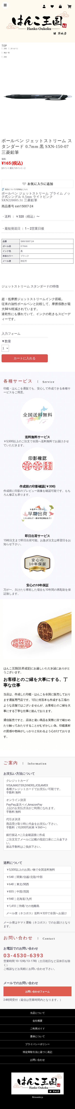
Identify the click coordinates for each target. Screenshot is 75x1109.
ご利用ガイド (37, 1028)
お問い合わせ (37, 1059)
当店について (37, 1013)
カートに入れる (25, 358)
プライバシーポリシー (37, 1044)
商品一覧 (7, 53)
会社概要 (37, 1020)
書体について (37, 1036)
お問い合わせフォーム (37, 991)
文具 (5, 48)
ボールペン (14, 48)
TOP (4, 45)
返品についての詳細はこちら (16, 189)
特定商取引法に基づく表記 (37, 1052)
